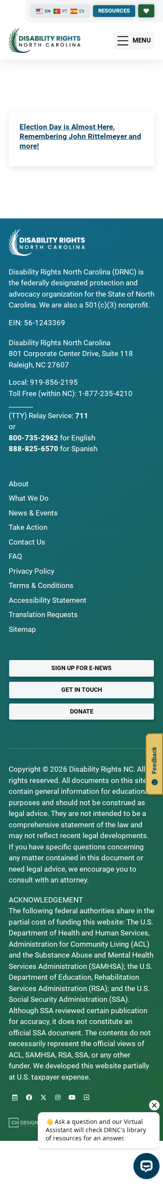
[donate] (146, 10)
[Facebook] (29, 1097)
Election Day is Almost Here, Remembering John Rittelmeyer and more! (80, 136)
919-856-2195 (54, 382)
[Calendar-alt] (15, 1097)
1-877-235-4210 (105, 393)
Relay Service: (51, 415)
